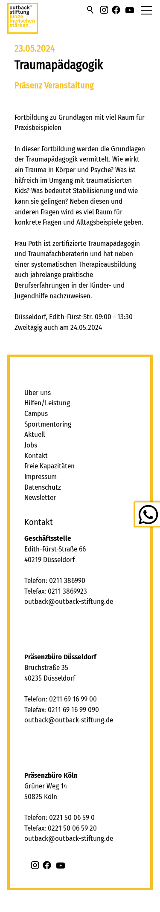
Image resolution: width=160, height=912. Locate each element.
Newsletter (40, 497)
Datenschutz (42, 487)
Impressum (40, 476)
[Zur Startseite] (22, 22)
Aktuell (34, 434)
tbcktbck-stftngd (71, 601)
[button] (104, 10)
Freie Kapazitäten (49, 466)
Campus (36, 413)
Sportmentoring (47, 424)
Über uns (37, 392)
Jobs (30, 445)
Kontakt (36, 455)
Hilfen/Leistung (47, 402)
